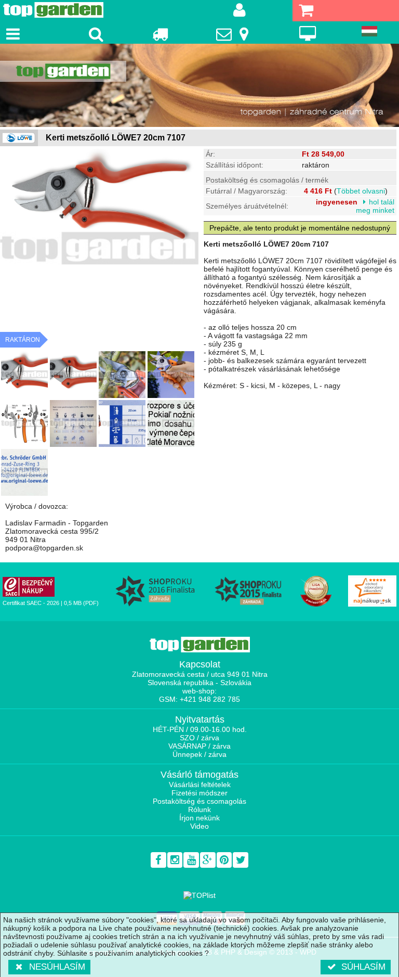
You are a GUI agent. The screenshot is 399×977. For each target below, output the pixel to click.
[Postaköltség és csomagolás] (160, 34)
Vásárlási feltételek (200, 784)
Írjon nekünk (199, 818)
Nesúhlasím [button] (57, 967)
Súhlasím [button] (363, 967)
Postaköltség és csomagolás (199, 801)
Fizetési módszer (199, 793)
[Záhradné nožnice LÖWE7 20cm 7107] (24, 374)
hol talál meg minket (375, 206)
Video (199, 826)
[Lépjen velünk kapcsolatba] (234, 34)
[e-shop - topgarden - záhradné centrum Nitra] (199, 85)
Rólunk (199, 809)
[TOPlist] (199, 895)
